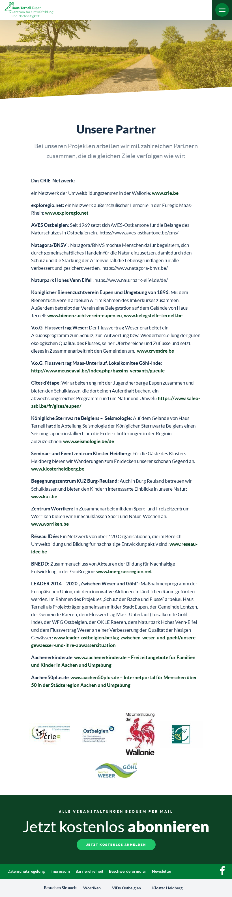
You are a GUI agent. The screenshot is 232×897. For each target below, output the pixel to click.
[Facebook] (222, 873)
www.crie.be (165, 193)
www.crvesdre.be (155, 350)
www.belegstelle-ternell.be (153, 315)
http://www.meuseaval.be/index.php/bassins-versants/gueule (98, 370)
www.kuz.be (44, 496)
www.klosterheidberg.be (57, 468)
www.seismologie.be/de (88, 441)
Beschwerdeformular (127, 871)
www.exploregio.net (67, 212)
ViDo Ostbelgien (126, 888)
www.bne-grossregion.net (124, 571)
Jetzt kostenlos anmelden (116, 845)
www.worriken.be (50, 524)
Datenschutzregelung (26, 871)
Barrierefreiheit (89, 871)
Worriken (92, 888)
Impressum (60, 871)
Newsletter (161, 871)
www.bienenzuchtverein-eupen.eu (84, 315)
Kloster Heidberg (167, 888)
